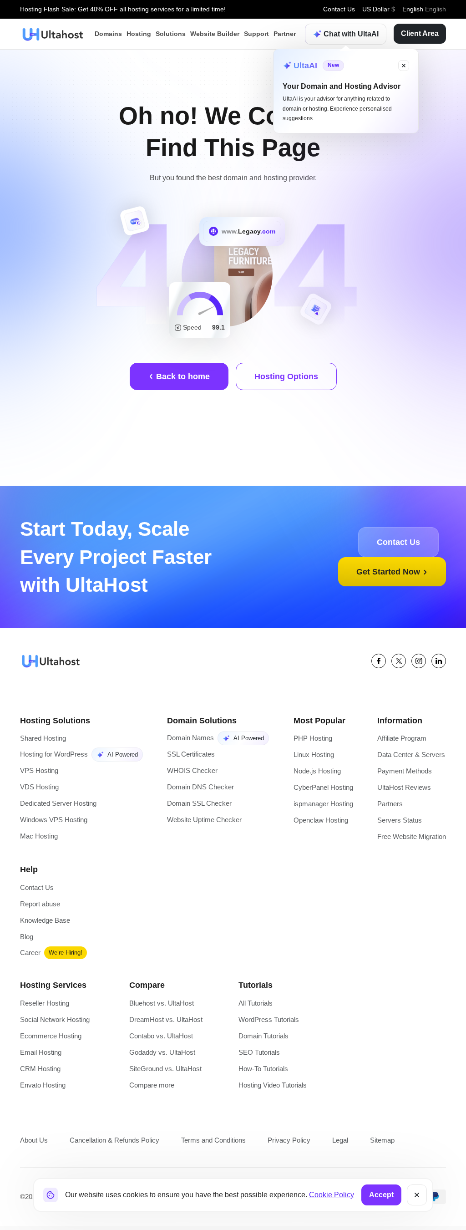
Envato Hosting (42, 1089)
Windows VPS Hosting (53, 821)
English (424, 9)
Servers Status (397, 822)
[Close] (416, 1194)
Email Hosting (40, 1056)
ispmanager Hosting (322, 805)
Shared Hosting (43, 738)
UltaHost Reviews (401, 788)
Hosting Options (286, 376)
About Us (34, 1143)
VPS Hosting (38, 771)
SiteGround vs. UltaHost (165, 1072)
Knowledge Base (45, 922)
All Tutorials (255, 1005)
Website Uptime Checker (204, 821)
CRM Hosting (39, 1072)
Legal (337, 1143)
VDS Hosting (39, 787)
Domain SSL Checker (198, 804)
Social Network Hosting (54, 1022)
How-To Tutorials (262, 1072)
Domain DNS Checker (199, 787)
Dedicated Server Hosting (59, 804)
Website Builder (211, 34)
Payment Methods (402, 771)
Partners (387, 805)
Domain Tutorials (263, 1039)
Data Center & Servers (409, 755)
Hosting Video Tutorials (272, 1089)
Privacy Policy (287, 1143)
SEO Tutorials (258, 1056)
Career (30, 954)
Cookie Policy (330, 1195)
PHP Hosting (310, 738)
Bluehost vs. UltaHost (160, 1005)
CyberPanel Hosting (322, 788)
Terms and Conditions (212, 1143)
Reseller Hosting (44, 1005)
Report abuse (40, 906)
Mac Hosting (38, 837)
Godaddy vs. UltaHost (162, 1056)
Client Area (419, 33)
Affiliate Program (400, 738)
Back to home (182, 376)
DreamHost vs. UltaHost (165, 1022)
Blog (26, 939)
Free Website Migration (410, 838)
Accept (380, 1195)
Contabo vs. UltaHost (160, 1039)
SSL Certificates (190, 754)
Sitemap (379, 1143)
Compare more (152, 1089)
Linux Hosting (312, 755)
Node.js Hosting (315, 771)
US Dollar (378, 9)
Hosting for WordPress (53, 754)
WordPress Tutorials (268, 1022)
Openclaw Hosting (320, 822)
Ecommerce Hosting (50, 1039)
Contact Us (338, 9)
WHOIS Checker (191, 771)
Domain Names (189, 737)
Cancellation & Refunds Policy (114, 1143)
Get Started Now (388, 572)
